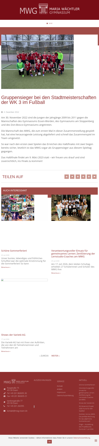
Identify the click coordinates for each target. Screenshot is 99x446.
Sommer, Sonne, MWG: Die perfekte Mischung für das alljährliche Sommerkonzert (87, 417)
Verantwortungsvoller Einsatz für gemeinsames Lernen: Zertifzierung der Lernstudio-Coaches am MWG (73, 253)
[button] (66, 176)
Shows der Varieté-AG (13, 334)
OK (49, 442)
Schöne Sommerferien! (14, 250)
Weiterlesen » (5, 267)
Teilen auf (12, 176)
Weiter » (55, 355)
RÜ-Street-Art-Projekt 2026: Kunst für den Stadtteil (86, 408)
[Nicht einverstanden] (96, 440)
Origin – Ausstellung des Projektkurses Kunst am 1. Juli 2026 (86, 426)
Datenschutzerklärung (81, 438)
